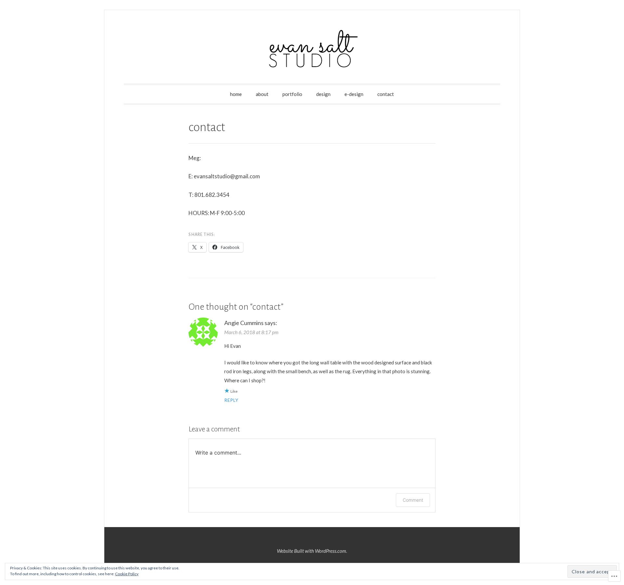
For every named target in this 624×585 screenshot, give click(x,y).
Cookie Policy (126, 573)
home (236, 94)
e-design (353, 94)
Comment (413, 500)
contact (385, 94)
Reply (231, 400)
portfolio (292, 94)
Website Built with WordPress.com (311, 551)
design (323, 94)
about (262, 94)
